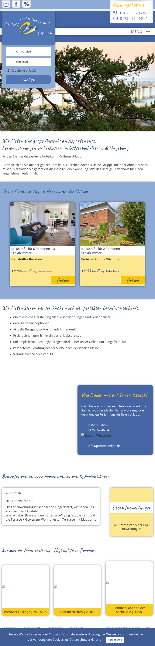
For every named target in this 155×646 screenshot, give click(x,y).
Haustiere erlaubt (23, 70)
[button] (5, 239)
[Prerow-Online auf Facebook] (16, 4)
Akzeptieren (115, 639)
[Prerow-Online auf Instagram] (6, 4)
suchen (28, 79)
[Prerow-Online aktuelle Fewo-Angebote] (26, 4)
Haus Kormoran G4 (19, 501)
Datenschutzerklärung (85, 640)
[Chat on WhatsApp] (96, 435)
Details (63, 280)
